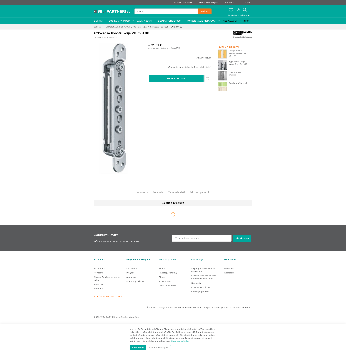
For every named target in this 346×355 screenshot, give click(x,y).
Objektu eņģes (140, 27)
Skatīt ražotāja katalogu (242, 37)
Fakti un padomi (199, 192)
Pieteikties (232, 15)
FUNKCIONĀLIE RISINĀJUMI (118, 27)
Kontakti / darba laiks (183, 2)
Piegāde (130, 272)
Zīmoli (162, 268)
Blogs (161, 277)
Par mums (229, 2)
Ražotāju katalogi (168, 272)
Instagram (229, 272)
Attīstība (98, 288)
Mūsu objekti (165, 281)
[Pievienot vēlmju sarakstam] (207, 78)
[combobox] (166, 11)
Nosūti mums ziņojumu (209, 2)
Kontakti (98, 272)
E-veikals (158, 192)
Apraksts (142, 192)
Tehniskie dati (176, 192)
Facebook (229, 268)
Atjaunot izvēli (204, 57)
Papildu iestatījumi (159, 347)
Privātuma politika (200, 287)
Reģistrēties (244, 15)
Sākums (98, 27)
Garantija (196, 283)
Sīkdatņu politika (200, 291)
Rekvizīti (98, 284)
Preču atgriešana (135, 281)
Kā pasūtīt (131, 268)
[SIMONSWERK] (242, 33)
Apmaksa (131, 277)
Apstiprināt (138, 347)
